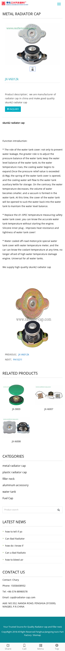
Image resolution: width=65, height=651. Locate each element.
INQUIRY (14, 109)
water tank (9, 491)
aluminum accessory (15, 485)
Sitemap (37, 635)
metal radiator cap (14, 466)
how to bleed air (14, 559)
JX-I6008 (16, 441)
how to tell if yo (13, 531)
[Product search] (58, 510)
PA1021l (17, 359)
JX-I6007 (48, 409)
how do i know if (14, 545)
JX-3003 (16, 409)
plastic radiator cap (14, 472)
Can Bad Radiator (15, 538)
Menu (40, 648)
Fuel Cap (7, 498)
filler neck (8, 479)
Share (8, 648)
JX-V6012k (23, 354)
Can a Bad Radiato (15, 552)
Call (24, 648)
